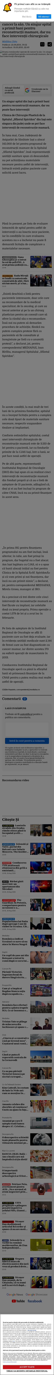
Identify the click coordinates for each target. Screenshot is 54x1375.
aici (14, 1341)
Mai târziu (26, 16)
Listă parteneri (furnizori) (9, 1362)
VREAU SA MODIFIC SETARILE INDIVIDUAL (27, 1371)
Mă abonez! (43, 16)
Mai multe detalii (32, 1330)
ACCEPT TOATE (27, 1367)
